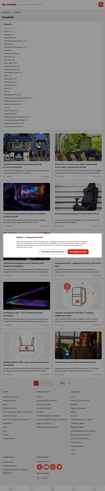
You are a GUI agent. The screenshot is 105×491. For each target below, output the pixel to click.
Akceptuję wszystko (78, 252)
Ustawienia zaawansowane (52, 252)
